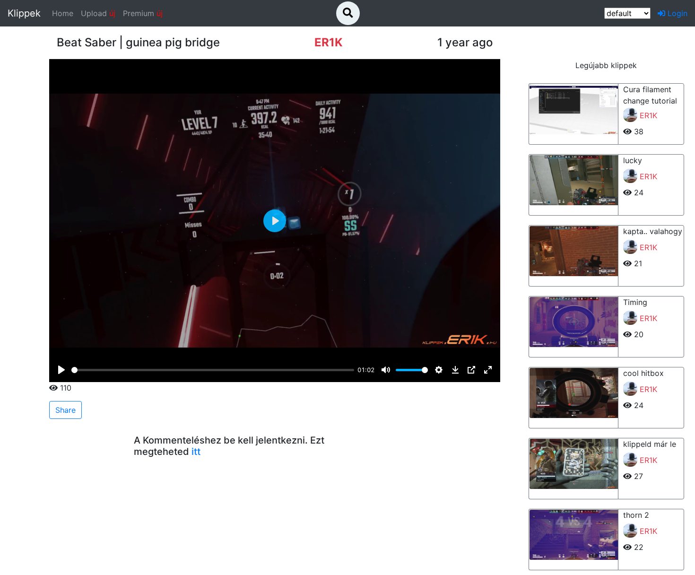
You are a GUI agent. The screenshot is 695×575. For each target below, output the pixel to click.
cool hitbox (643, 373)
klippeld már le (649, 444)
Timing (635, 302)
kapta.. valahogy (652, 231)
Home (64, 13)
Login (676, 13)
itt (195, 451)
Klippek (24, 13)
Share (65, 410)
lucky (632, 160)
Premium (143, 13)
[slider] (212, 370)
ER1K (648, 115)
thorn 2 (636, 515)
